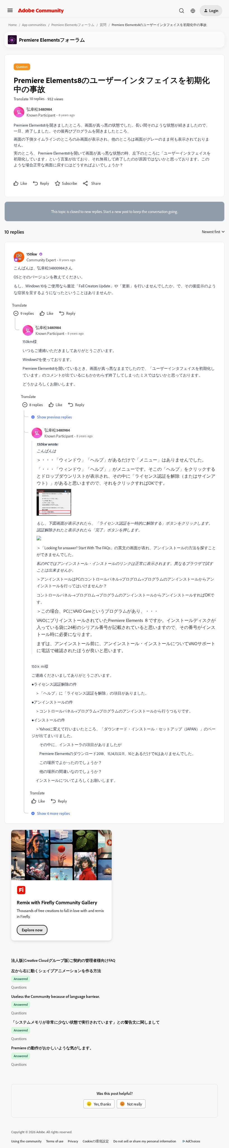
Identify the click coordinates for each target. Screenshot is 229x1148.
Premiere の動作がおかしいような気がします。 (52, 1047)
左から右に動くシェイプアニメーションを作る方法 (56, 970)
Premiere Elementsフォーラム (72, 25)
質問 (103, 25)
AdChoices (193, 1141)
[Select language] (193, 10)
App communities (34, 25)
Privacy (73, 1141)
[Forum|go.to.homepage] (41, 10)
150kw (32, 254)
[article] (114, 284)
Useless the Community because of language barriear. (55, 996)
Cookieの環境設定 (96, 1141)
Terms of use (54, 1141)
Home (12, 25)
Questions (19, 987)
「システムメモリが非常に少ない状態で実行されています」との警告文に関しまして (85, 1022)
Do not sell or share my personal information (144, 1141)
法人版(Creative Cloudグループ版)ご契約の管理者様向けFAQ (63, 960)
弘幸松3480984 (39, 109)
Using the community (26, 1141)
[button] (10, 12)
